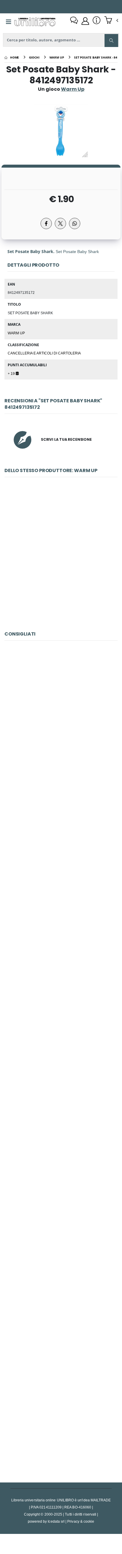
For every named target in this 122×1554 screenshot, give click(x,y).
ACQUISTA (63, 605)
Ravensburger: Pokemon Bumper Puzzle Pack (61, 726)
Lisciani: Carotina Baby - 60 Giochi (61, 1415)
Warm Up (16, 332)
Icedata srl (56, 1521)
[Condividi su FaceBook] (46, 223)
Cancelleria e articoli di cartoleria (44, 353)
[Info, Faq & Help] (96, 21)
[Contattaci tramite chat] (74, 21)
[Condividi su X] (60, 223)
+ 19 (12, 373)
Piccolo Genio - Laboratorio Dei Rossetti (61, 1277)
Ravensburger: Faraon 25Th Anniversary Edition (61, 1139)
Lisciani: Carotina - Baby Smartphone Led (61, 864)
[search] (111, 40)
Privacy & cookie (80, 1521)
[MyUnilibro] (85, 21)
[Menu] (8, 22)
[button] (111, 20)
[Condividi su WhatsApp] (74, 223)
